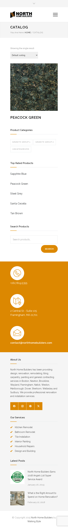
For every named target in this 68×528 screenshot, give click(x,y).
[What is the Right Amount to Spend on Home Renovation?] (17, 498)
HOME (28, 32)
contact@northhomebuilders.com (31, 342)
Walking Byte (34, 521)
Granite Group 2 (45, 142)
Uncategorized (20, 149)
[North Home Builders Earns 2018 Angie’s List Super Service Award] (17, 477)
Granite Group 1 (21, 142)
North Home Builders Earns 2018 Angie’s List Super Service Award (42, 475)
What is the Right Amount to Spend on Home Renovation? (43, 495)
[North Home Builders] (31, 14)
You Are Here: (17, 32)
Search (49, 249)
